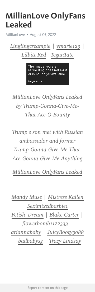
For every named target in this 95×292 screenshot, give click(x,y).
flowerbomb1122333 (45, 223)
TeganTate (62, 54)
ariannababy (26, 232)
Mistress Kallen (66, 197)
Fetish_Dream (28, 214)
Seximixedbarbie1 (47, 205)
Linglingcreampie (30, 46)
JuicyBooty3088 (65, 232)
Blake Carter (64, 214)
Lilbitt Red (34, 54)
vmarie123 (68, 46)
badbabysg (30, 240)
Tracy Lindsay (65, 240)
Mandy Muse (27, 197)
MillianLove (15, 34)
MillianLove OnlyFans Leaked (47, 171)
